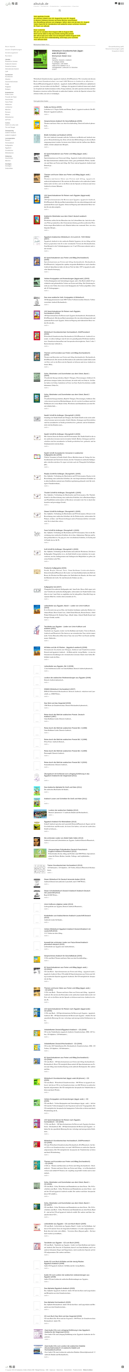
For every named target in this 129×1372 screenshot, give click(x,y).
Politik (7, 84)
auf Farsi (8, 119)
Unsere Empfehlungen (13, 49)
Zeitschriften (9, 168)
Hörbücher (8, 104)
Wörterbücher (9, 117)
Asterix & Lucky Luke (11, 125)
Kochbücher (9, 76)
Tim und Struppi (10, 127)
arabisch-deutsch (10, 132)
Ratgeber (8, 86)
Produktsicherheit (77, 1370)
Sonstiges (8, 166)
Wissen (7, 114)
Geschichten (9, 99)
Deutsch (7, 140)
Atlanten (7, 79)
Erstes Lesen (9, 94)
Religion (7, 89)
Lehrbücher (8, 107)
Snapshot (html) (118, 51)
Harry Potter (9, 102)
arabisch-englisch (10, 135)
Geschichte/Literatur (11, 81)
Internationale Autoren (12, 69)
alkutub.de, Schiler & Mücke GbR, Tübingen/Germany (31, 1370)
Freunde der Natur (11, 97)
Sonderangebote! (11, 53)
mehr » (46, 114)
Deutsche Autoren (10, 66)
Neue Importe (10, 46)
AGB (47, 1370)
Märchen (8, 109)
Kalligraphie (9, 145)
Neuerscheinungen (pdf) (115, 49)
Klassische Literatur (11, 61)
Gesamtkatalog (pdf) (116, 46)
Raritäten (8, 56)
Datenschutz (60, 1370)
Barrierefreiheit (68, 1370)
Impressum (52, 1370)
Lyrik (6, 71)
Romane (8, 112)
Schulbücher (9, 150)
